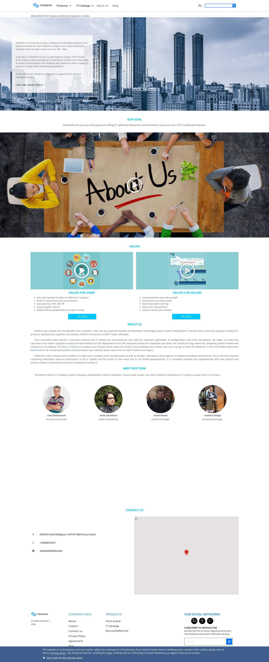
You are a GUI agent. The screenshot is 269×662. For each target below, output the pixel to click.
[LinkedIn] (194, 621)
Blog (191, 343)
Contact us (75, 631)
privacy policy (58, 652)
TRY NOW (82, 316)
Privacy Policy (76, 636)
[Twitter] (210, 621)
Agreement (75, 641)
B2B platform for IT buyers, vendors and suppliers (55, 16)
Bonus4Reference (117, 630)
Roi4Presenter (38, 350)
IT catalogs (112, 625)
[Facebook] (202, 621)
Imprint (73, 626)
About (72, 621)
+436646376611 (48, 543)
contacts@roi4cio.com (51, 551)
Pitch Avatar (113, 621)
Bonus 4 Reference (72, 346)
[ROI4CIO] (42, 5)
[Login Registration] (200, 5)
